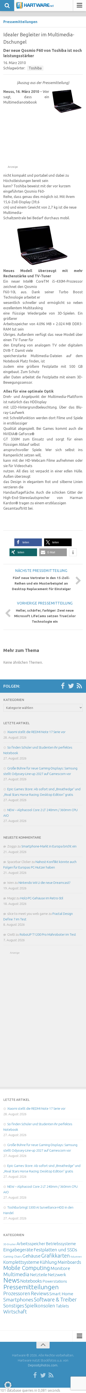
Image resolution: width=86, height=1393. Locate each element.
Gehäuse (31, 1255)
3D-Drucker (9, 1244)
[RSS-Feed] (79, 686)
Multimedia (16, 1274)
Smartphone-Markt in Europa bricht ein (49, 846)
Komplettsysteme (21, 1262)
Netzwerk (57, 1274)
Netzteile (38, 1274)
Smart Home (61, 1293)
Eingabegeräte (18, 1249)
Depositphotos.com (42, 1365)
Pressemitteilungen (20, 22)
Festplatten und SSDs (55, 1249)
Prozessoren (16, 1293)
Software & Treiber (55, 1299)
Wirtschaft (15, 1311)
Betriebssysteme (61, 1243)
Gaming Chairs (12, 1256)
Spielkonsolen (40, 1305)
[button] (28, 542)
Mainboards (69, 1262)
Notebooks (31, 1280)
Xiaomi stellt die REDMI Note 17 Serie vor (36, 732)
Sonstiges (13, 1305)
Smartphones (18, 1299)
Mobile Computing (26, 1268)
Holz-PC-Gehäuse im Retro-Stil (41, 898)
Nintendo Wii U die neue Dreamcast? (44, 882)
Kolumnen (76, 1256)
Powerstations (55, 1281)
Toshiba (35, 68)
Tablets (62, 1306)
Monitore (60, 1268)
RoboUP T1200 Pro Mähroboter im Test (48, 934)
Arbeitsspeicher (31, 1243)
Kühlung (48, 1262)
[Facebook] (62, 686)
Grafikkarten (55, 1255)
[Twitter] (71, 686)
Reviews (40, 1293)
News (11, 1280)
